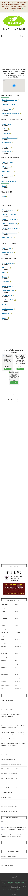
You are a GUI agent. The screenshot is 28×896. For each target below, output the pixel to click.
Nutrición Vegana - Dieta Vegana (8, 709)
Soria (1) (16, 660)
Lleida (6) (17, 615)
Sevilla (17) (17, 657)
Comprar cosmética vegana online (14, 395)
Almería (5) (4, 618)
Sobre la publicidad (15, 891)
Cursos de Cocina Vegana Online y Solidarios (11, 738)
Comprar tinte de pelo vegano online (14, 393)
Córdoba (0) (4, 657)
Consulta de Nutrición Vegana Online (9, 750)
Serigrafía (4, 318)
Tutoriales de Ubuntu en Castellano (9, 806)
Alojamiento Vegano (7, 248)
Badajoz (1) (3, 629)
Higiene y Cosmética (7, 295)
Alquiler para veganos (6, 797)
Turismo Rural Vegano (7, 252)
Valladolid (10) (18, 678)
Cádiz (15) (3, 643)
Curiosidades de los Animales (8, 802)
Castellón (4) (4, 650)
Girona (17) (3, 664)
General (4, 186)
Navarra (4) (17, 632)
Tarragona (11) (18, 664)
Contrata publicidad (9, 889)
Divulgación (5, 129)
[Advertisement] (14, 53)
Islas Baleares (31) (5, 685)
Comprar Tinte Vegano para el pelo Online (11, 787)
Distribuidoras (6, 281)
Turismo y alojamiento (7, 176)
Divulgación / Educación (8, 286)
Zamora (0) (17, 685)
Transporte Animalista (7, 171)
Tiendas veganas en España (7, 861)
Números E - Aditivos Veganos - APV (9, 768)
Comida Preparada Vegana (8, 104)
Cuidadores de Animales (8, 162)
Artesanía (4, 272)
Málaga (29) (17, 625)
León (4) (16, 611)
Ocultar (6, 101)
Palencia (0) (17, 639)
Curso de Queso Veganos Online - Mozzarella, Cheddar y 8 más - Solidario (7, 360)
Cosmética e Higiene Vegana (9, 214)
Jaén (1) (3, 688)
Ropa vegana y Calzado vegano (9, 233)
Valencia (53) (17, 674)
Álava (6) (3, 608)
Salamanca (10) (18, 646)
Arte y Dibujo (5, 268)
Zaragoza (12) (18, 688)
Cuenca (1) (3, 660)
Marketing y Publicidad (8, 300)
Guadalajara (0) (4, 671)
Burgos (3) (3, 636)
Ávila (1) (3, 625)
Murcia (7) (17, 629)
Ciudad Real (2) (4, 653)
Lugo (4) (16, 618)
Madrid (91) (17, 622)
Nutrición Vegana (6, 142)
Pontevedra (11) (18, 643)
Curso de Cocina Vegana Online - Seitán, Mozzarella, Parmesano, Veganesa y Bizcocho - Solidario (14, 376)
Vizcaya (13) (17, 681)
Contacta (3, 889)
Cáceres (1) (3, 639)
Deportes (4, 277)
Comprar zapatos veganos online (14, 391)
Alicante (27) (4, 615)
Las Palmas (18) (18, 608)
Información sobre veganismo (9, 138)
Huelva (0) (3, 678)
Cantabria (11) (4, 646)
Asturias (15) (4, 622)
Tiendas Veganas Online (8, 237)
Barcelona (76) (4, 632)
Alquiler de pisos (6, 124)
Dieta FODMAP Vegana (6, 721)
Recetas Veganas (6, 151)
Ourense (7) (17, 636)
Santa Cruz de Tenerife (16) (21, 650)
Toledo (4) (17, 671)
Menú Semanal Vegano (7, 700)
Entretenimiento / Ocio (8, 290)
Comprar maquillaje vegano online (14, 397)
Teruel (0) (17, 667)
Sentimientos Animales (6, 792)
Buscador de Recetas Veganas (8, 759)
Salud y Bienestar (6, 167)
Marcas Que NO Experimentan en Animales (11, 764)
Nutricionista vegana (7, 309)
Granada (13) (4, 667)
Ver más (23, 8)
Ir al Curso (7, 368)
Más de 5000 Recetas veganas (8, 705)
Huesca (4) (3, 681)
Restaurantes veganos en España (8, 856)
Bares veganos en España (7, 865)
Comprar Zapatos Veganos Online (9, 773)
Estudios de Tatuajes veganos (9, 219)
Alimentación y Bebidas (8, 263)
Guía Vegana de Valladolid (14, 29)
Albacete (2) (4, 611)
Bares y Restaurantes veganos (9, 100)
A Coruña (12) (4, 604)
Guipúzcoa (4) (4, 674)
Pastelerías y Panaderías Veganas (10, 113)
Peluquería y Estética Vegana (9, 224)
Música (4, 304)
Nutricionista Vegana (6, 754)
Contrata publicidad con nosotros (9, 811)
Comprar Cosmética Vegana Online (9, 778)
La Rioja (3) (17, 604)
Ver (3, 101)
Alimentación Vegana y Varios (9, 210)
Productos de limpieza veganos (10, 228)
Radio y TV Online (6, 147)
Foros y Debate (6, 133)
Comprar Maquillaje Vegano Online (9, 783)
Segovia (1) (17, 653)
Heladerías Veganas (7, 109)
